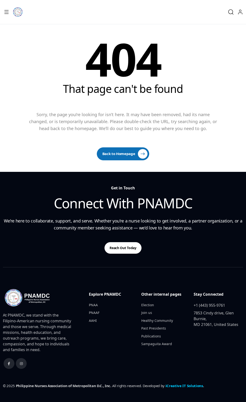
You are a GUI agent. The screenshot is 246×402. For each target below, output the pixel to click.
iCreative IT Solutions (184, 385)
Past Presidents (153, 328)
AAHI (93, 320)
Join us (146, 312)
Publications (151, 336)
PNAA (93, 305)
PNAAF (94, 312)
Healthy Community (157, 320)
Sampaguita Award (156, 344)
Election (147, 305)
